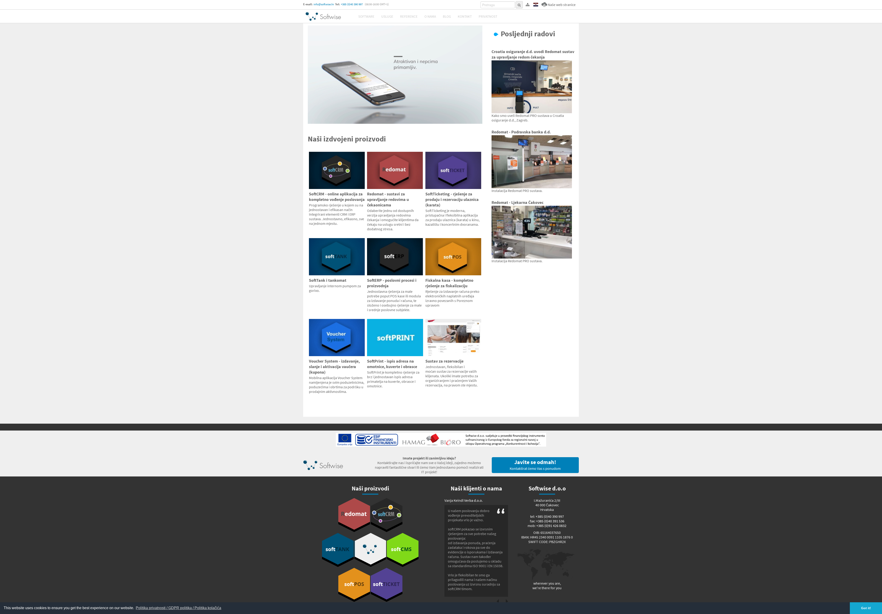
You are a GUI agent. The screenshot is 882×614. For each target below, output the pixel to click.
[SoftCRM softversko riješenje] (386, 515)
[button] (535, 4)
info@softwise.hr (324, 4)
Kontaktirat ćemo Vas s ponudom (535, 465)
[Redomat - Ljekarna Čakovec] (532, 232)
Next (507, 601)
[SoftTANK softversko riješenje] (338, 550)
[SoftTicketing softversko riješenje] (386, 585)
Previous (498, 601)
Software (366, 16)
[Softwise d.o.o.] (395, 74)
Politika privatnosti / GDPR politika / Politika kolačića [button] (178, 608)
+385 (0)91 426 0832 (551, 525)
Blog (447, 16)
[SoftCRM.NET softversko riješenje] (370, 550)
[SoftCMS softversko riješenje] (402, 550)
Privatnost (488, 16)
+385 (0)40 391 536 (550, 521)
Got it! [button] (866, 608)
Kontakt (465, 16)
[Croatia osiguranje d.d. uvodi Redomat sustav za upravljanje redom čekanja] (532, 86)
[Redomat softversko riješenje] (354, 515)
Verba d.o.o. (473, 500)
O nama (430, 16)
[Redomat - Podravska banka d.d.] (532, 161)
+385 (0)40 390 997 (352, 4)
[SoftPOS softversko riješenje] (354, 585)
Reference (409, 16)
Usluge (387, 16)
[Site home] (323, 16)
